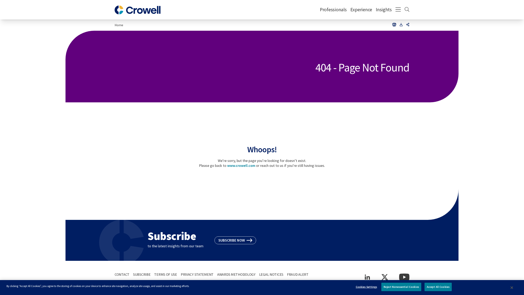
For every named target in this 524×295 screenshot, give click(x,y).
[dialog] (262, 287)
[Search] (407, 9)
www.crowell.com (241, 165)
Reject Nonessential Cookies (401, 287)
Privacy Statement (197, 274)
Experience (361, 9)
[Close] (512, 287)
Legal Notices (271, 274)
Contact (122, 274)
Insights (384, 9)
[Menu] (398, 9)
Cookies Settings (366, 287)
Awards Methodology (236, 274)
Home (119, 25)
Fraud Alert (297, 274)
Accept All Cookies (438, 287)
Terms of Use (165, 274)
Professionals (333, 9)
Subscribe (141, 274)
